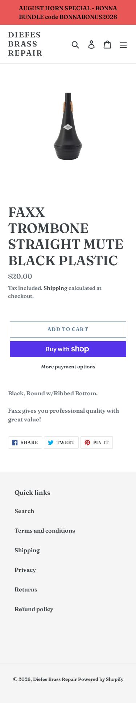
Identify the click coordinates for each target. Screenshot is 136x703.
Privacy (25, 569)
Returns (26, 589)
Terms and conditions (45, 530)
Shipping (55, 287)
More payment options (68, 366)
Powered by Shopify (100, 679)
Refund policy (34, 609)
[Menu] (123, 44)
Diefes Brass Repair (25, 43)
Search (24, 510)
